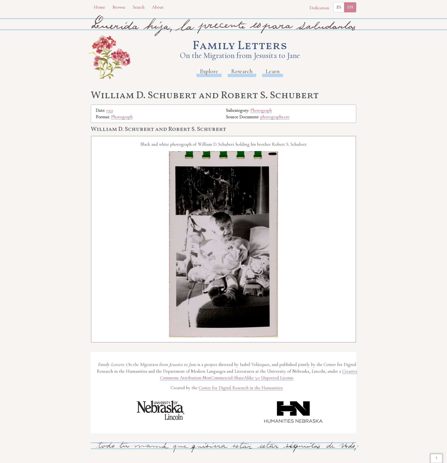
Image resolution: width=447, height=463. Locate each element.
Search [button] (139, 7)
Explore (209, 71)
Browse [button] (118, 7)
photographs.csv (275, 117)
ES (338, 7)
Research (242, 71)
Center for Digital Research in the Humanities (241, 388)
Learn (273, 71)
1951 (109, 110)
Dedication (319, 8)
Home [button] (99, 7)
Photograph (122, 117)
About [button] (158, 7)
